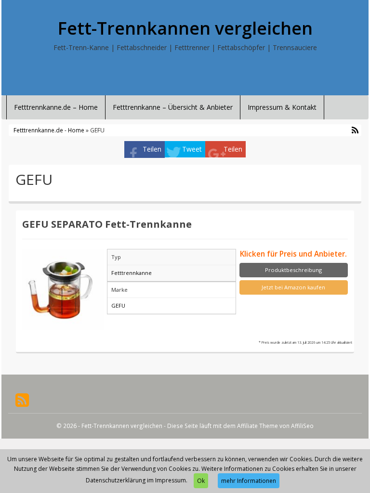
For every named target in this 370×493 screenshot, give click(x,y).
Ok (201, 481)
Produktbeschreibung (293, 269)
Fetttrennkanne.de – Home (56, 107)
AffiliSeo (302, 425)
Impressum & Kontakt (282, 107)
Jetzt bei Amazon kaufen (293, 287)
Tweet (192, 149)
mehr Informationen (248, 481)
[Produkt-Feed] (22, 399)
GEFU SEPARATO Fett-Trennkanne (107, 224)
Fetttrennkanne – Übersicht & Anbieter (173, 107)
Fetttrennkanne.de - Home (48, 130)
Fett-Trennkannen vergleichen (185, 28)
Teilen (152, 149)
